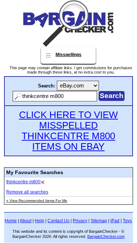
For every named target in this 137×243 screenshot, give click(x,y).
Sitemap (99, 220)
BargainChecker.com (106, 236)
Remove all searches (27, 192)
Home (11, 220)
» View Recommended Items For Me (36, 201)
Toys (127, 220)
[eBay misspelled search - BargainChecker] (68, 45)
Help (39, 220)
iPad (114, 220)
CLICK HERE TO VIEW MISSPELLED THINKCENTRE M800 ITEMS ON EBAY (68, 131)
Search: (46, 86)
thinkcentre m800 (23, 181)
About (25, 220)
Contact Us (58, 220)
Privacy (80, 220)
